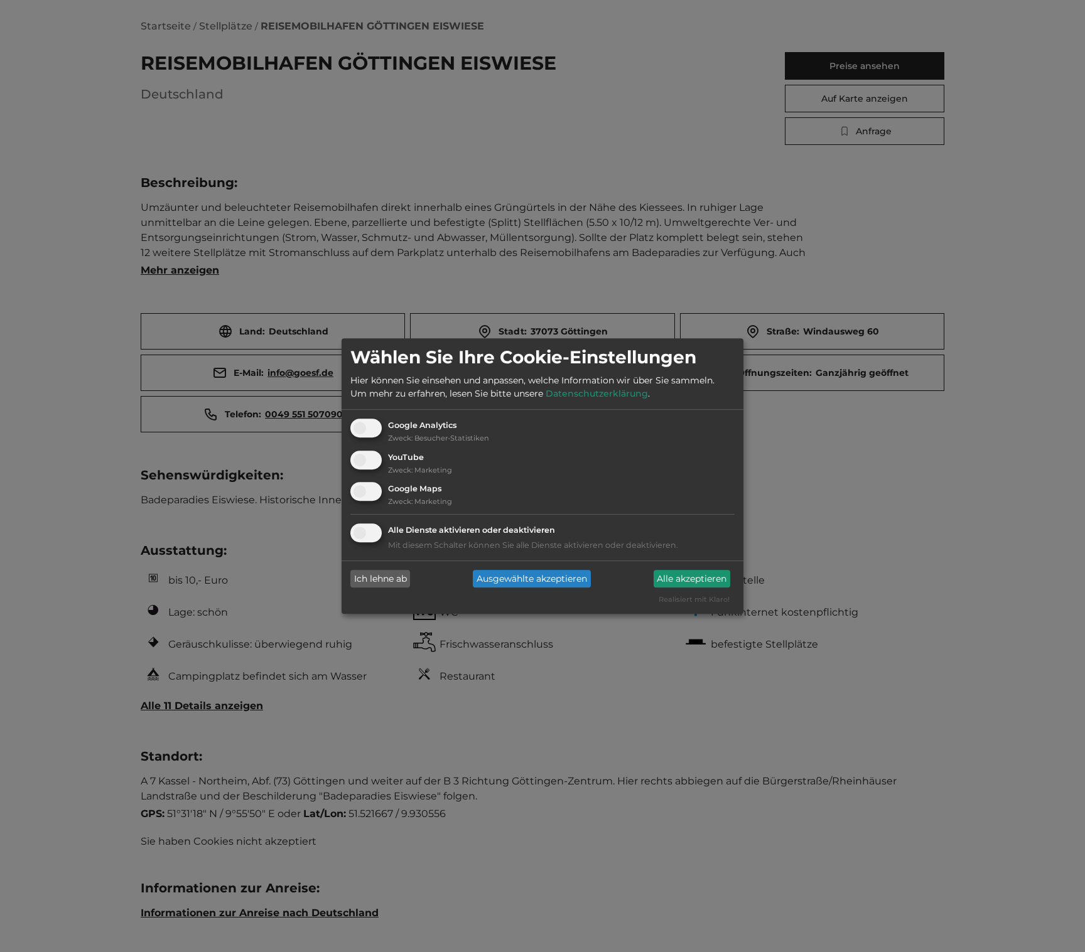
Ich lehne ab (380, 578)
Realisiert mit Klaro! (694, 600)
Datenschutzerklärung (597, 393)
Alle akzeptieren (691, 578)
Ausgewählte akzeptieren (532, 578)
